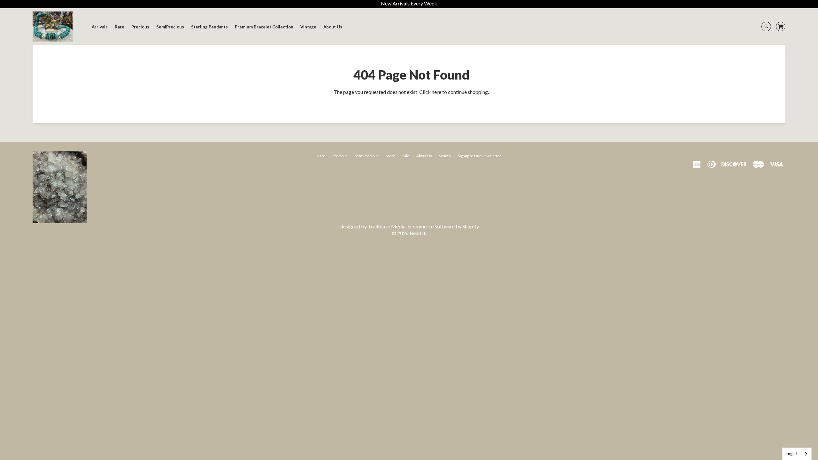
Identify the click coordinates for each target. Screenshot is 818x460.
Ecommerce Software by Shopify (443, 226)
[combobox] (797, 454)
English (792, 453)
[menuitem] (100, 26)
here (436, 92)
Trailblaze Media (386, 226)
